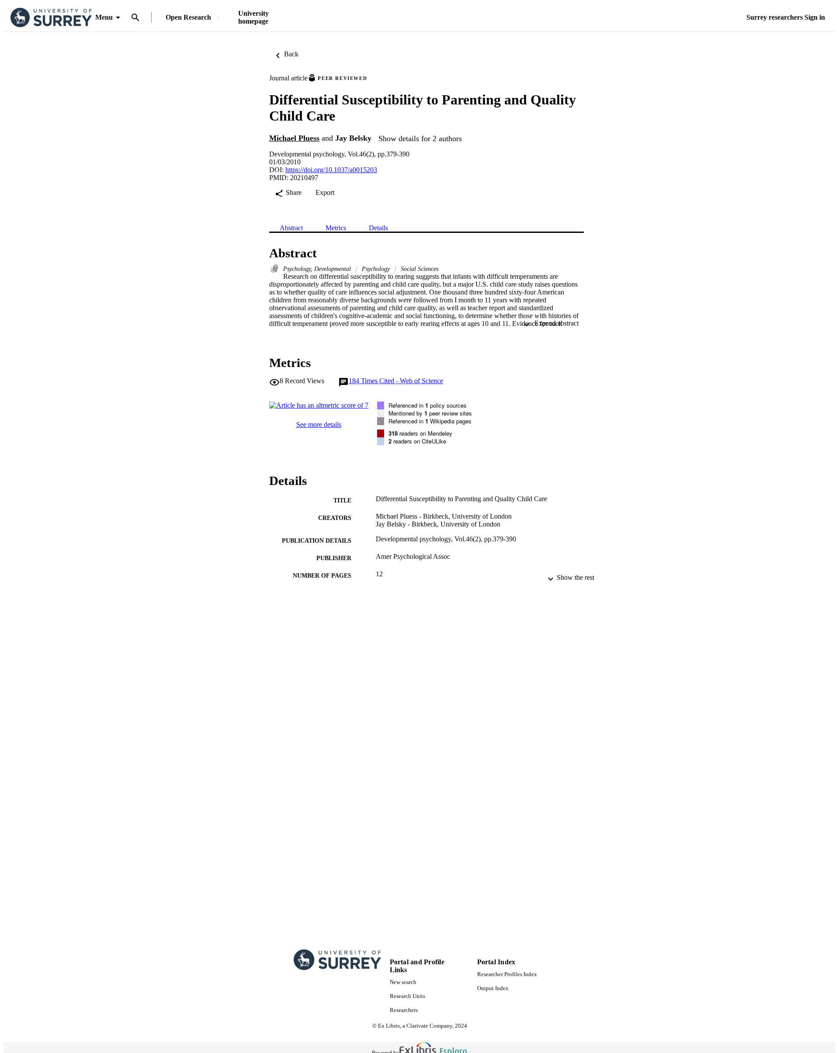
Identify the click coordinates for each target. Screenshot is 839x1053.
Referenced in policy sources (427, 405)
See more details (318, 424)
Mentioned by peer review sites (430, 413)
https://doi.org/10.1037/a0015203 (331, 169)
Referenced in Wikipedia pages (430, 421)
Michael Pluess (294, 138)
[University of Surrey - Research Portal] (51, 18)
